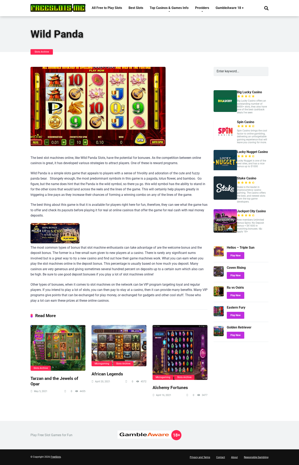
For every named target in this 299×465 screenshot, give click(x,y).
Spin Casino (245, 122)
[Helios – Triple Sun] (219, 255)
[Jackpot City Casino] (225, 231)
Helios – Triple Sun (240, 247)
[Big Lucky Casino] (225, 111)
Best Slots (136, 8)
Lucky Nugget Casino (252, 152)
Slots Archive (42, 51)
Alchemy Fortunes (170, 387)
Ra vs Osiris (235, 287)
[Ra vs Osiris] (219, 295)
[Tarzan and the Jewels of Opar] (58, 348)
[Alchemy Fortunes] (180, 352)
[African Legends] (119, 345)
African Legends (107, 373)
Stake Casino (246, 178)
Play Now (235, 255)
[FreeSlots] (58, 6)
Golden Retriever (239, 327)
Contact (220, 457)
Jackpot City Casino (251, 211)
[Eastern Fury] (219, 315)
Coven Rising (236, 268)
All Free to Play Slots (107, 8)
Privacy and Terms (200, 457)
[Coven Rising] (219, 275)
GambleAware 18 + (230, 8)
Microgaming (102, 363)
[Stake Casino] (225, 199)
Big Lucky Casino (249, 92)
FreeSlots (56, 456)
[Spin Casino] (225, 141)
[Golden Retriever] (219, 335)
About (234, 457)
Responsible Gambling (256, 457)
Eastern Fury (236, 307)
